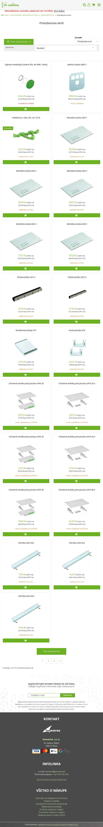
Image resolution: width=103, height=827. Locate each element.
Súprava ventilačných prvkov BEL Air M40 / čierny (26, 65)
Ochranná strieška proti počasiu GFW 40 (26, 490)
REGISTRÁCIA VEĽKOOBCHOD (51, 780)
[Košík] (93, 4)
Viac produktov (51, 651)
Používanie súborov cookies (52, 812)
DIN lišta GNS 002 (26, 543)
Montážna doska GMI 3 (77, 171)
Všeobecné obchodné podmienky (51, 804)
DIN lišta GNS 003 (77, 543)
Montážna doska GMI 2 (26, 171)
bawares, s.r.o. (51, 739)
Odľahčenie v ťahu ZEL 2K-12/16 (26, 118)
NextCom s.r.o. (73, 825)
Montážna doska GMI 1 (77, 118)
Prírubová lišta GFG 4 (77, 277)
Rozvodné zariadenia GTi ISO (24, 15)
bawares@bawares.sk (55, 771)
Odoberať (67, 695)
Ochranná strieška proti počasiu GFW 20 (26, 383)
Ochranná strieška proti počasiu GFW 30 (26, 437)
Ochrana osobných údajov (51, 809)
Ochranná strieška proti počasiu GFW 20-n (77, 383)
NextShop (41, 825)
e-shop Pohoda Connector (56, 825)
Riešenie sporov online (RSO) (51, 815)
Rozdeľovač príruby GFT (26, 330)
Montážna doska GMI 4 (26, 224)
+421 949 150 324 (61, 774)
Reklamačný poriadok (51, 806)
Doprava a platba (51, 801)
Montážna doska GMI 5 (77, 224)
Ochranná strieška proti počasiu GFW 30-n (77, 437)
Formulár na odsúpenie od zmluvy (51, 798)
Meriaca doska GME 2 (77, 65)
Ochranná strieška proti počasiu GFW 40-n (77, 490)
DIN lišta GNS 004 (26, 596)
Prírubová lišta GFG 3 (26, 277)
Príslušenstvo (47, 15)
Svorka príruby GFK (77, 330)
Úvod (6, 15)
